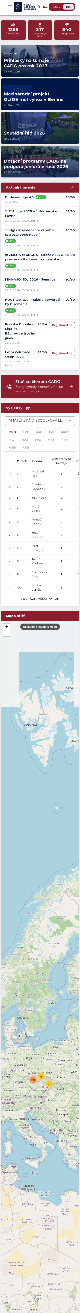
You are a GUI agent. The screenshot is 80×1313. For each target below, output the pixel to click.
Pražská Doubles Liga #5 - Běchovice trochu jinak (20, 331)
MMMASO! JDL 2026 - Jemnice (30, 279)
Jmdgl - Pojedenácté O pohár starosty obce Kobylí (30, 232)
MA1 (39, 432)
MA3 (24, 439)
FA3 (38, 439)
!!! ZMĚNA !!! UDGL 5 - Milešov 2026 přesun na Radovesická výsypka (34, 257)
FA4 (65, 439)
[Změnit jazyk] (45, 7)
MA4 (51, 439)
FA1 (51, 432)
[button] (33, 1079)
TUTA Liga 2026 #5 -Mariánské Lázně (31, 213)
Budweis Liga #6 (19, 197)
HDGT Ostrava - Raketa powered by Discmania (32, 302)
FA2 (12, 439)
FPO (26, 432)
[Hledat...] (39, 7)
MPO (12, 432)
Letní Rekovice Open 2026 (18, 354)
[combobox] (40, 420)
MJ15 (12, 447)
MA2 (64, 432)
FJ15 (26, 447)
